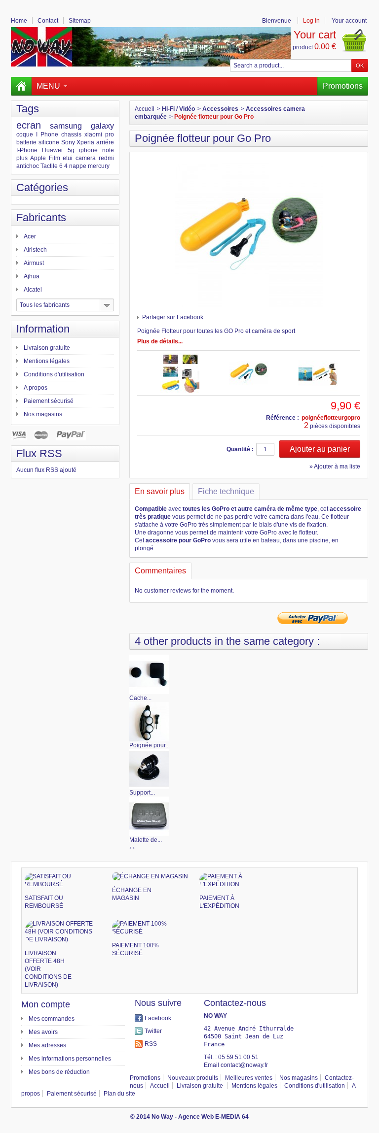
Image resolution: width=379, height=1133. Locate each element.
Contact (48, 20)
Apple (38, 158)
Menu (48, 86)
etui (68, 158)
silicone (48, 142)
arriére (105, 142)
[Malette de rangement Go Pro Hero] (149, 815)
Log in (311, 20)
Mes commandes (52, 1018)
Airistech (35, 249)
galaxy (102, 126)
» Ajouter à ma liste (334, 466)
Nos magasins (43, 414)
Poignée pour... (149, 745)
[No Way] (151, 47)
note (108, 150)
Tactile (49, 166)
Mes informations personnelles (70, 1058)
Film (54, 158)
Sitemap (80, 20)
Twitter (153, 1031)
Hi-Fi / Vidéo (178, 108)
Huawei (52, 150)
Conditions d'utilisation (54, 374)
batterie (26, 142)
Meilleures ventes (248, 1077)
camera (86, 158)
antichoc (27, 166)
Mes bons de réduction (59, 1071)
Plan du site (119, 1093)
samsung (66, 126)
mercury (99, 166)
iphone (88, 150)
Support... (142, 792)
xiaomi (93, 134)
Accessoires (220, 108)
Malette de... (145, 839)
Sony (68, 142)
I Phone (47, 134)
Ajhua (31, 276)
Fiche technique (226, 491)
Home (19, 20)
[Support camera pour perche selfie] (149, 768)
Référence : (282, 417)
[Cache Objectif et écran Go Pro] (149, 673)
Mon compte (45, 1004)
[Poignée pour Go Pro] (149, 721)
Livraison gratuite (47, 347)
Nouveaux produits (192, 1077)
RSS (151, 1043)
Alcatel (33, 289)
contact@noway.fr (244, 1065)
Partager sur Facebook (172, 317)
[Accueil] (21, 86)
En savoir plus (160, 491)
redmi (106, 158)
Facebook (158, 1018)
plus (22, 158)
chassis (71, 134)
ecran (28, 125)
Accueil (144, 108)
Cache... (140, 698)
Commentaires (160, 570)
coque (24, 134)
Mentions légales (47, 361)
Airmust (34, 263)
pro (109, 134)
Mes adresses (47, 1045)
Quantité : (240, 449)
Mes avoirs (43, 1032)
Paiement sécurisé (49, 401)
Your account (349, 20)
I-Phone (27, 150)
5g (71, 150)
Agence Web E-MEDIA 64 (213, 1116)
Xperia (85, 142)
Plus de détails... (160, 341)
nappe (77, 166)
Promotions (343, 86)
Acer (30, 236)
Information (43, 329)
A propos (35, 387)
